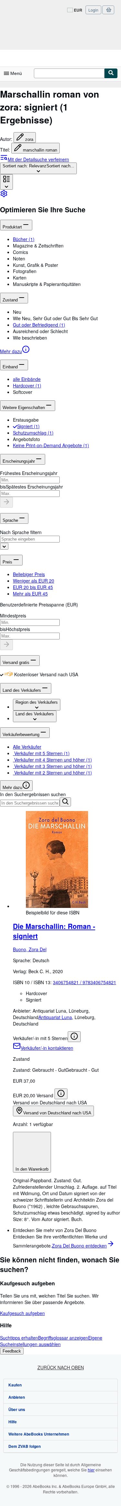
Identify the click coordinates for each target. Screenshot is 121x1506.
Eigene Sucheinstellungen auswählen (51, 1340)
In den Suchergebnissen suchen (33, 794)
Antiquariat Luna (55, 1017)
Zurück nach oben (60, 1367)
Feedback (12, 1351)
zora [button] (29, 139)
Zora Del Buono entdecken (79, 1245)
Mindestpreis (13, 615)
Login (93, 10)
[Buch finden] (111, 73)
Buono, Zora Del (29, 949)
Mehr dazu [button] (12, 787)
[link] (4, 195)
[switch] (1, 674)
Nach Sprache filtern (21, 532)
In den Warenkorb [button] (31, 1169)
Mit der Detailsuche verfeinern (38, 159)
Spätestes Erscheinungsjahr (34, 486)
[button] (67, 245)
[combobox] (38, 168)
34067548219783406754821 (84, 982)
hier (91, 1469)
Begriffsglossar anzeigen (63, 1337)
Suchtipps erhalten (19, 1337)
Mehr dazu (11, 351)
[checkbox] (15, 426)
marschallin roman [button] (40, 150)
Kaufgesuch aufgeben (22, 1313)
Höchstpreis (18, 629)
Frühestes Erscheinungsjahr (28, 473)
